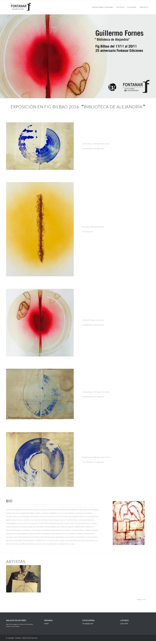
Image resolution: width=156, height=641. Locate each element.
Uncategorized (87, 623)
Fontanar (18, 638)
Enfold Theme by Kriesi (29, 638)
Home (46, 623)
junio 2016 (124, 623)
